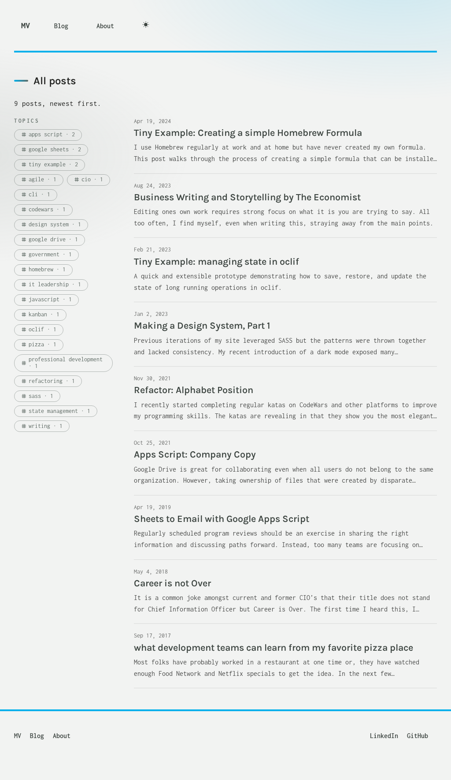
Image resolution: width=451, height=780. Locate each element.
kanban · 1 (40, 314)
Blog (61, 26)
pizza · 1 (38, 344)
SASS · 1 (37, 396)
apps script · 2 (48, 134)
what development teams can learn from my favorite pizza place (273, 647)
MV (25, 25)
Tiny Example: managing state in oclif (216, 261)
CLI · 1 (35, 194)
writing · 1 (42, 426)
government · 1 (46, 254)
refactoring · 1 (48, 381)
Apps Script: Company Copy (195, 454)
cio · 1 (88, 179)
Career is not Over (172, 583)
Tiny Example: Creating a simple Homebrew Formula (248, 132)
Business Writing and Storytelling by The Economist (247, 196)
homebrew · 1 (43, 269)
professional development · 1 (62, 362)
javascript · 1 (46, 299)
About (105, 26)
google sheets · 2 (51, 149)
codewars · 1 (43, 209)
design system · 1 (51, 224)
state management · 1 (55, 411)
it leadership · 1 (51, 284)
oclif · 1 (38, 329)
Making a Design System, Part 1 (202, 325)
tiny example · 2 (49, 164)
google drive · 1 (49, 239)
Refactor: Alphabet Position (193, 389)
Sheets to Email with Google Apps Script (221, 518)
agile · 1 (38, 179)
